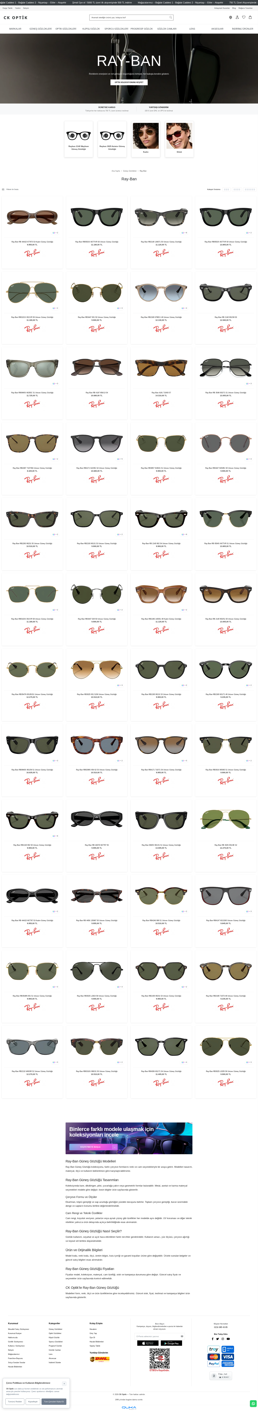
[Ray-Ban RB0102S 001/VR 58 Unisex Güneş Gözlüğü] (32, 594)
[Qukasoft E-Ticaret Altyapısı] (129, 1408)
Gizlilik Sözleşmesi (15, 1342)
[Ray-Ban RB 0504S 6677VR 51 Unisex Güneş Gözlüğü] (225, 519)
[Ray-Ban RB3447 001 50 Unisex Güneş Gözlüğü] (96, 293)
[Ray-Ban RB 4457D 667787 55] (96, 820)
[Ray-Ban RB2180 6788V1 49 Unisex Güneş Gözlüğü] (161, 293)
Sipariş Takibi (95, 1346)
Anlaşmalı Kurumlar (222, 8)
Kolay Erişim (96, 1323)
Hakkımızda (12, 1338)
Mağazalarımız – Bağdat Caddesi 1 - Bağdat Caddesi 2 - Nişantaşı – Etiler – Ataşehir (180, 2)
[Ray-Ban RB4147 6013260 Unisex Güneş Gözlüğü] (225, 896)
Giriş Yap (93, 1333)
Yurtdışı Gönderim (99, 1353)
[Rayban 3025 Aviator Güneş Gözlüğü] (112, 135)
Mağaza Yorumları (246, 8)
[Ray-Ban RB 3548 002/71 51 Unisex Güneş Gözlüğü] (225, 368)
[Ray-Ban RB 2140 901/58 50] (225, 293)
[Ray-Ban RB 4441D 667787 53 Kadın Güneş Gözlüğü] (32, 896)
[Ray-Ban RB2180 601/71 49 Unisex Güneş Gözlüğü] (225, 669)
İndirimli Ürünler (55, 1363)
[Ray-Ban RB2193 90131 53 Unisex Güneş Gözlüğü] (96, 519)
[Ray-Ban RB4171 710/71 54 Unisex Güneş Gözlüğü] (161, 745)
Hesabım (93, 1329)
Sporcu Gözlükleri (56, 1342)
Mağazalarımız (14, 1354)
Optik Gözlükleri (55, 1333)
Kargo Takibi (7, 8)
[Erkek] (179, 136)
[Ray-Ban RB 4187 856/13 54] (96, 368)
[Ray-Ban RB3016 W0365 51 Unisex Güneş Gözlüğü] (225, 745)
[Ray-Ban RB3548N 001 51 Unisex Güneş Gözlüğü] (32, 971)
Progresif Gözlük (55, 1346)
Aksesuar (52, 1358)
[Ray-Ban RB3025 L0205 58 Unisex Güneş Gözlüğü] (225, 1047)
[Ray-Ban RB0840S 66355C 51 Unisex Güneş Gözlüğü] (32, 368)
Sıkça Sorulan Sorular (16, 1363)
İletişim (26, 8)
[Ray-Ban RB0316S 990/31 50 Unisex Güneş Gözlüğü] (96, 1047)
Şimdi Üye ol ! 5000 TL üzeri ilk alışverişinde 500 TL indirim (102, 2)
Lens (51, 1354)
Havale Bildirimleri (15, 1367)
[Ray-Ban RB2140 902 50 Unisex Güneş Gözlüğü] (32, 820)
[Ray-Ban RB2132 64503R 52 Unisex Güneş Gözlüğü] (32, 1047)
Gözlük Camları (55, 1350)
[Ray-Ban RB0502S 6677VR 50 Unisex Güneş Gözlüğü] (225, 217)
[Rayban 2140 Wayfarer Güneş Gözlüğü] (79, 135)
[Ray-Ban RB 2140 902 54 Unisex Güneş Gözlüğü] (161, 519)
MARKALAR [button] (15, 29)
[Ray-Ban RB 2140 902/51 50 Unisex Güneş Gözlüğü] (225, 594)
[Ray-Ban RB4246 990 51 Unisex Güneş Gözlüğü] (161, 896)
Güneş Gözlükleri (55, 1329)
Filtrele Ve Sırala (12, 189)
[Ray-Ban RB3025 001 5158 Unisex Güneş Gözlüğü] (96, 669)
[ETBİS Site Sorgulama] (160, 1360)
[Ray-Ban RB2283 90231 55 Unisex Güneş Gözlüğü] (32, 519)
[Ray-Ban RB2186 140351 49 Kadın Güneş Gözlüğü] (161, 594)
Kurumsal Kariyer (15, 1333)
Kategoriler (54, 1323)
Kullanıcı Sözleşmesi (16, 1346)
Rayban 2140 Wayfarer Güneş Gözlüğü (79, 147)
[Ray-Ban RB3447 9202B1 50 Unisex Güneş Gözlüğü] (225, 443)
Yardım (18, 8)
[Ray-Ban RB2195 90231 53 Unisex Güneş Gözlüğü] (161, 971)
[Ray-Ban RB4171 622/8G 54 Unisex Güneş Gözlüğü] (96, 443)
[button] (237, 18)
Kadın (145, 152)
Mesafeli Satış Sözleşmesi (18, 1329)
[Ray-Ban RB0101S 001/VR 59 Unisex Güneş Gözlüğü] (32, 293)
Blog (234, 8)
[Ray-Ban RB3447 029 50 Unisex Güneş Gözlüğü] (96, 594)
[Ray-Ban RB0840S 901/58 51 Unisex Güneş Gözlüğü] (32, 745)
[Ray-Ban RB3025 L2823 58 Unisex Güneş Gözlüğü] (96, 971)
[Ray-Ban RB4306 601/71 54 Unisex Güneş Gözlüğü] (161, 1047)
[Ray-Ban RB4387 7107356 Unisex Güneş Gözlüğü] (32, 443)
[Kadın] (146, 136)
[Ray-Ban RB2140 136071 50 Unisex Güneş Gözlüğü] (161, 217)
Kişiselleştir (33, 1402)
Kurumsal (13, 1323)
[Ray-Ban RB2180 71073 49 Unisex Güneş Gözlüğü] (225, 971)
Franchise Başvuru (15, 1358)
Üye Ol (92, 1338)
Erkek (179, 152)
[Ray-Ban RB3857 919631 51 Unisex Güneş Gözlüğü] (161, 443)
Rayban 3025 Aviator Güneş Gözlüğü (112, 147)
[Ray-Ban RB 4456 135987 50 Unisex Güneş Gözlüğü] (96, 896)
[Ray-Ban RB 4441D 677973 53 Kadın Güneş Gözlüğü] (32, 217)
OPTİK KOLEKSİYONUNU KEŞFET (129, 82)
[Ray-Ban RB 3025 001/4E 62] (225, 820)
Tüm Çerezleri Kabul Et (54, 1402)
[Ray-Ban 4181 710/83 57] (161, 368)
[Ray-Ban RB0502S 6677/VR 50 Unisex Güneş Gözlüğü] (96, 217)
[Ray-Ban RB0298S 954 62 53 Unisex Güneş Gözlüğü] (96, 745)
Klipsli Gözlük (54, 1338)
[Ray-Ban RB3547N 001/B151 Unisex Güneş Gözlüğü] (32, 669)
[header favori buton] (243, 18)
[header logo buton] (14, 18)
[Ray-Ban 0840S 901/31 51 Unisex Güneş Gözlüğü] (161, 820)
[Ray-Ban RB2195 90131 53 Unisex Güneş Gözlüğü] (161, 669)
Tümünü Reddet (15, 1402)
